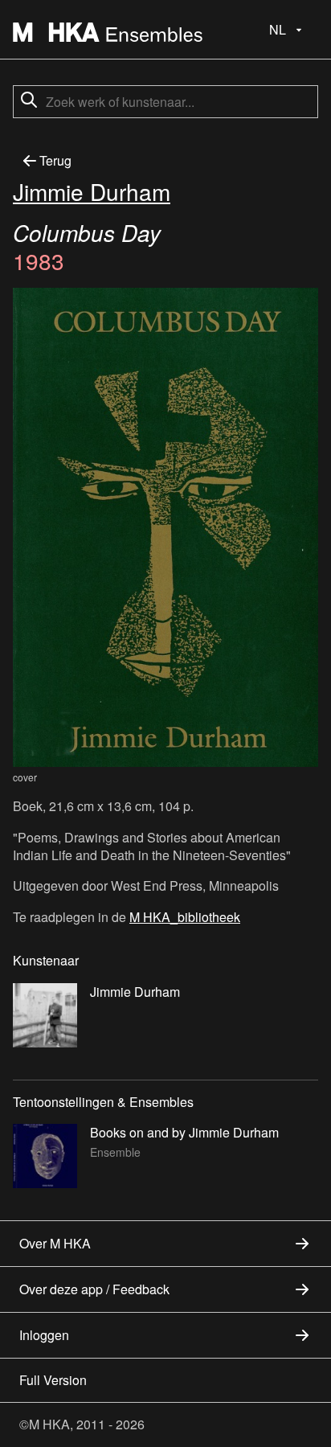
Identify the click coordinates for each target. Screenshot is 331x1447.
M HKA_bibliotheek (184, 917)
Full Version (53, 1380)
